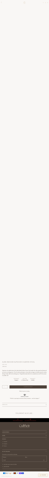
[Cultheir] (24, 2)
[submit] (44, 460)
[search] (43, 2)
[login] (45, 2)
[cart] (47, 2)
